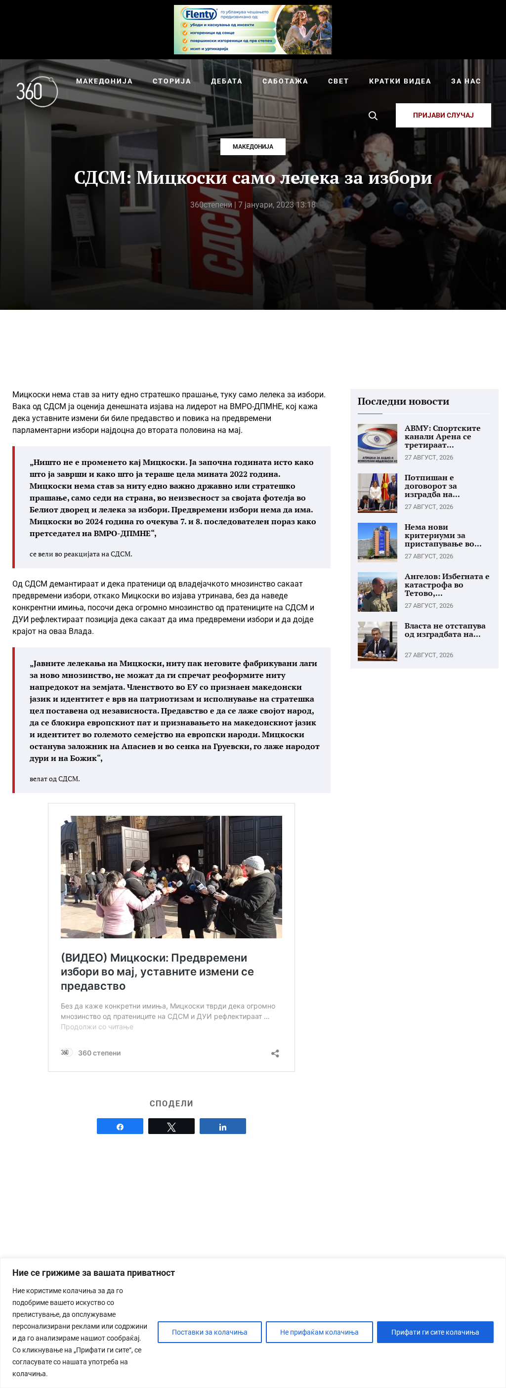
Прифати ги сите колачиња (435, 1332)
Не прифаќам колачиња (319, 1332)
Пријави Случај (443, 115)
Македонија (253, 146)
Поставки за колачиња (210, 1332)
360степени (211, 205)
